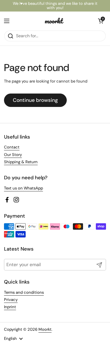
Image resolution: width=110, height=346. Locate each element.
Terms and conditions (24, 292)
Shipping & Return (21, 162)
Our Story (13, 154)
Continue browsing (35, 100)
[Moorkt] (53, 21)
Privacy (11, 299)
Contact (11, 147)
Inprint (10, 307)
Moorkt (45, 329)
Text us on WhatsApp (23, 188)
